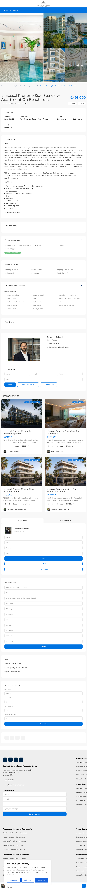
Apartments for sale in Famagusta (15, 833)
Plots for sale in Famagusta (13, 845)
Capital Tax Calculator (12, 671)
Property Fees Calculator (12, 663)
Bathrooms (10, 641)
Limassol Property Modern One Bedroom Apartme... (18, 432)
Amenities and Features (14, 286)
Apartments (11, 86)
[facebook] (6, 738)
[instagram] (23, 738)
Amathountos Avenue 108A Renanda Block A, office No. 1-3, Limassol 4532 (17, 772)
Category (9, 625)
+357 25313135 (54, 343)
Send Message (34, 814)
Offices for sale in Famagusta (14, 849)
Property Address (12, 240)
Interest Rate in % (10, 714)
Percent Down (9, 698)
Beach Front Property (23, 86)
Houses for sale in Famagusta (14, 837)
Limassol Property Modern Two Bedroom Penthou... (61, 490)
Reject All (27, 880)
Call (28, 385)
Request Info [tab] (22, 521)
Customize (14, 880)
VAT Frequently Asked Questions (15, 668)
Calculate (43, 724)
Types (8, 593)
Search (43, 647)
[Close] (48, 862)
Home (3, 86)
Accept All (41, 880)
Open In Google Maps (12, 253)
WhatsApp (49, 385)
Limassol (35, 86)
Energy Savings (11, 226)
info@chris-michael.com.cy (59, 347)
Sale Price (7, 689)
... (37, 442)
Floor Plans (9, 322)
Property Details (11, 264)
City (7, 620)
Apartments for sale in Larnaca (14, 859)
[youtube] (17, 738)
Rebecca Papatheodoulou (17, 509)
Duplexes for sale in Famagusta (14, 841)
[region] (27, 872)
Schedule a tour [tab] (65, 521)
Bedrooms (9, 603)
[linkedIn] (12, 738)
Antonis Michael (54, 337)
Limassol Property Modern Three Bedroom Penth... (18, 490)
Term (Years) (8, 706)
